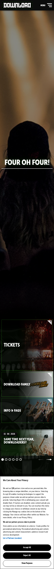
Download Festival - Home (17, 5)
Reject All (27, 555)
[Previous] (41, 459)
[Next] (48, 459)
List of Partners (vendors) (12, 538)
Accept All (27, 548)
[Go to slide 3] (10, 459)
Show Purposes (27, 563)
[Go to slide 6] (20, 459)
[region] (27, 522)
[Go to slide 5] (17, 459)
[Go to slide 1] (2, 459)
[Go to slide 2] (6, 459)
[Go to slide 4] (13, 459)
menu (45, 6)
